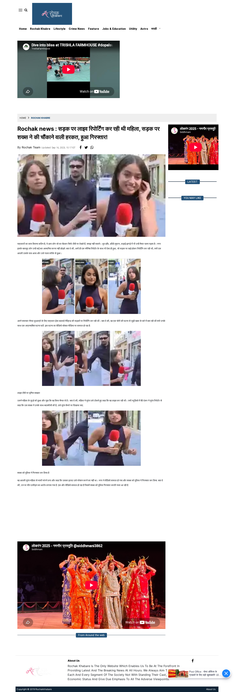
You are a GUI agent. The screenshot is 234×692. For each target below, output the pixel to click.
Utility (133, 28)
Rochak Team (31, 147)
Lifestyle (59, 28)
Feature (93, 28)
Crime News (77, 28)
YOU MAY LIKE (192, 198)
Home (23, 28)
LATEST (192, 181)
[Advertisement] (91, 515)
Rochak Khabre (40, 28)
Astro (144, 28)
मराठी (154, 28)
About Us (74, 660)
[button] (19, 10)
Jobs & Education (114, 28)
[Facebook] (192, 660)
